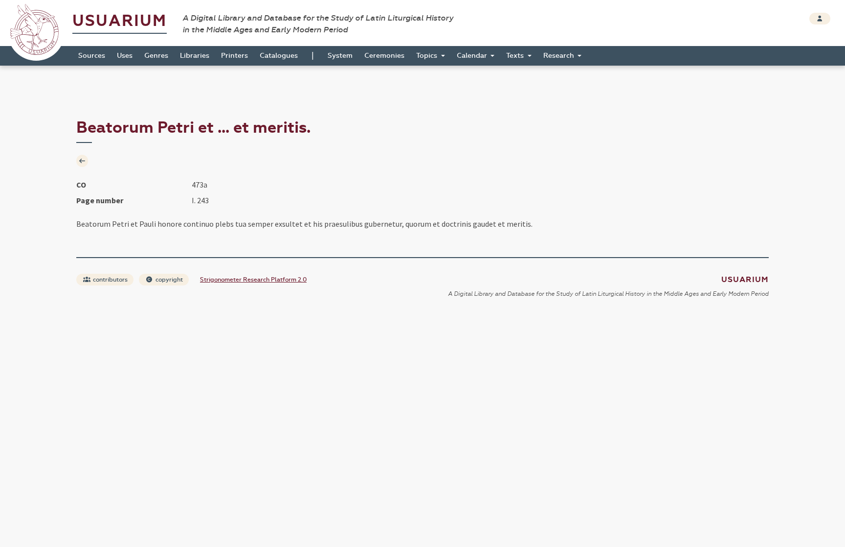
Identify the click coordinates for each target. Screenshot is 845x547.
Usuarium (119, 20)
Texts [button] (516, 55)
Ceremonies (384, 55)
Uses (125, 55)
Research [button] (559, 55)
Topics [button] (427, 55)
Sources (91, 55)
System (340, 55)
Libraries (194, 55)
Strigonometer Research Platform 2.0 (253, 279)
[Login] (819, 18)
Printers (234, 55)
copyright (168, 279)
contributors (109, 279)
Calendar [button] (473, 55)
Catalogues (279, 55)
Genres (156, 55)
